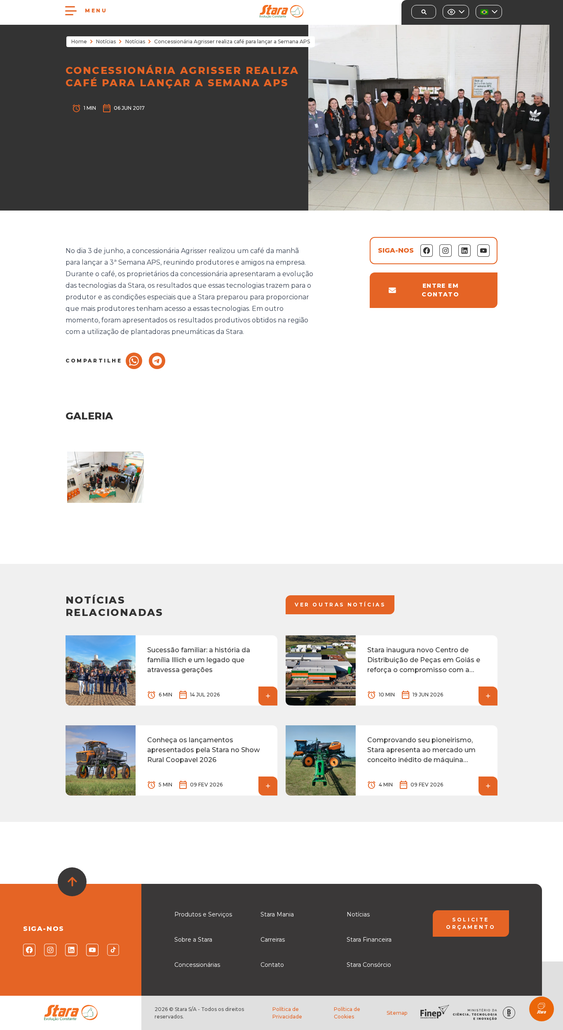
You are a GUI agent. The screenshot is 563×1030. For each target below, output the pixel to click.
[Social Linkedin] (70, 950)
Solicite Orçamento (470, 923)
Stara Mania (277, 914)
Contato (272, 964)
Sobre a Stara (193, 939)
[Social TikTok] (112, 950)
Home (79, 41)
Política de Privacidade (287, 1013)
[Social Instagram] (49, 950)
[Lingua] (489, 12)
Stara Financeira (369, 939)
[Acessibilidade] (456, 12)
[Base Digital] (509, 1013)
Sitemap (397, 1013)
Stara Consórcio (369, 964)
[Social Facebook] (28, 950)
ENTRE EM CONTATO (440, 290)
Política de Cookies (347, 1013)
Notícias (106, 41)
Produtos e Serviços (203, 914)
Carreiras (272, 939)
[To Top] (72, 881)
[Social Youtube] (91, 950)
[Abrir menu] (71, 11)
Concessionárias (197, 964)
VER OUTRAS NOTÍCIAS (340, 604)
